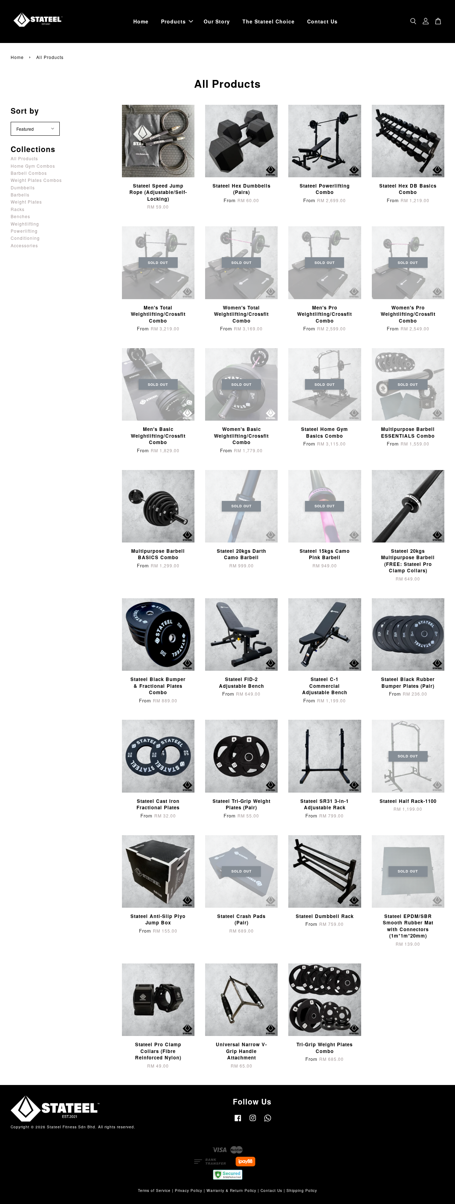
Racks (18, 209)
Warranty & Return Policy (231, 1190)
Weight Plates (26, 202)
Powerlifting (24, 231)
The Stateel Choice (268, 21)
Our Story (217, 21)
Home (141, 21)
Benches (20, 216)
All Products (24, 158)
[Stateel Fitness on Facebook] (238, 1121)
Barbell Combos (29, 173)
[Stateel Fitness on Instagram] (253, 1121)
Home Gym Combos (33, 166)
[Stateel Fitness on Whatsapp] (268, 1121)
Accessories (24, 245)
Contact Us (322, 21)
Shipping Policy (302, 1190)
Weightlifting (25, 224)
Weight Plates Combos (36, 180)
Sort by (25, 110)
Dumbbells (23, 187)
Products (173, 21)
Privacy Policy (188, 1190)
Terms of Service (154, 1190)
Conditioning (25, 238)
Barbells (20, 194)
